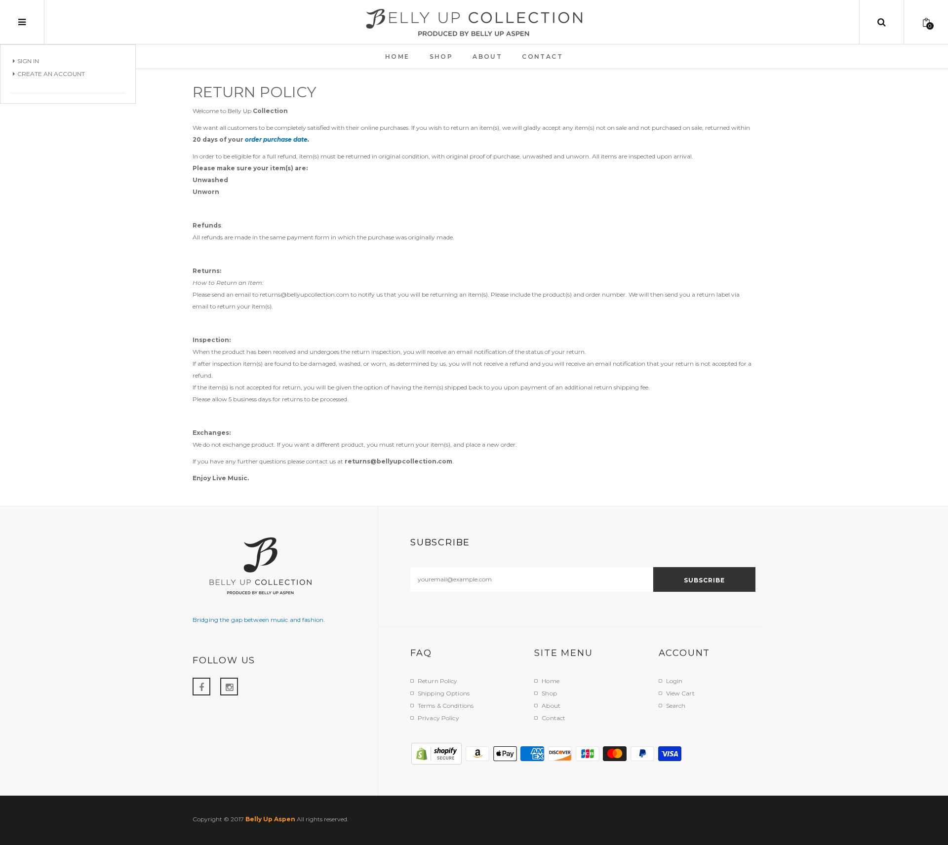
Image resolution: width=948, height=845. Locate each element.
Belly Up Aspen (270, 819)
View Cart (680, 693)
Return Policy (438, 681)
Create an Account (51, 73)
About (551, 705)
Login (674, 681)
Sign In (28, 61)
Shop (549, 693)
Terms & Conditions (446, 705)
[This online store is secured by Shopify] (436, 753)
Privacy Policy (438, 718)
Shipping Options (444, 693)
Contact (553, 718)
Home (550, 681)
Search (676, 705)
